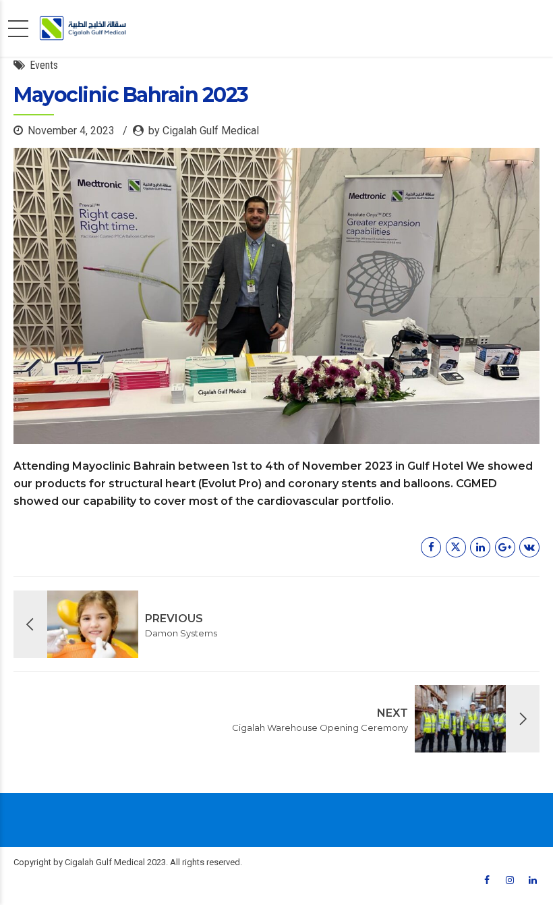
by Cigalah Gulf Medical (203, 130)
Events (44, 65)
